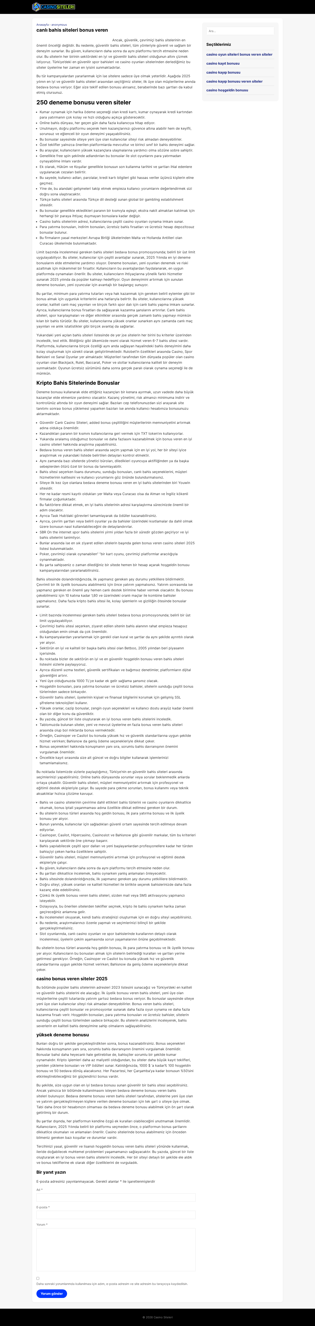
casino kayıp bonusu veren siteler (234, 81)
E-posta (43, 1207)
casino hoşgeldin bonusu (227, 90)
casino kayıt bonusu (223, 63)
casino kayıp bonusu (223, 72)
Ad (39, 1189)
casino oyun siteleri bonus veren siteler (239, 54)
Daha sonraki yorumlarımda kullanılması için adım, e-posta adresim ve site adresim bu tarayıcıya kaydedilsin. (112, 1284)
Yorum (42, 1224)
